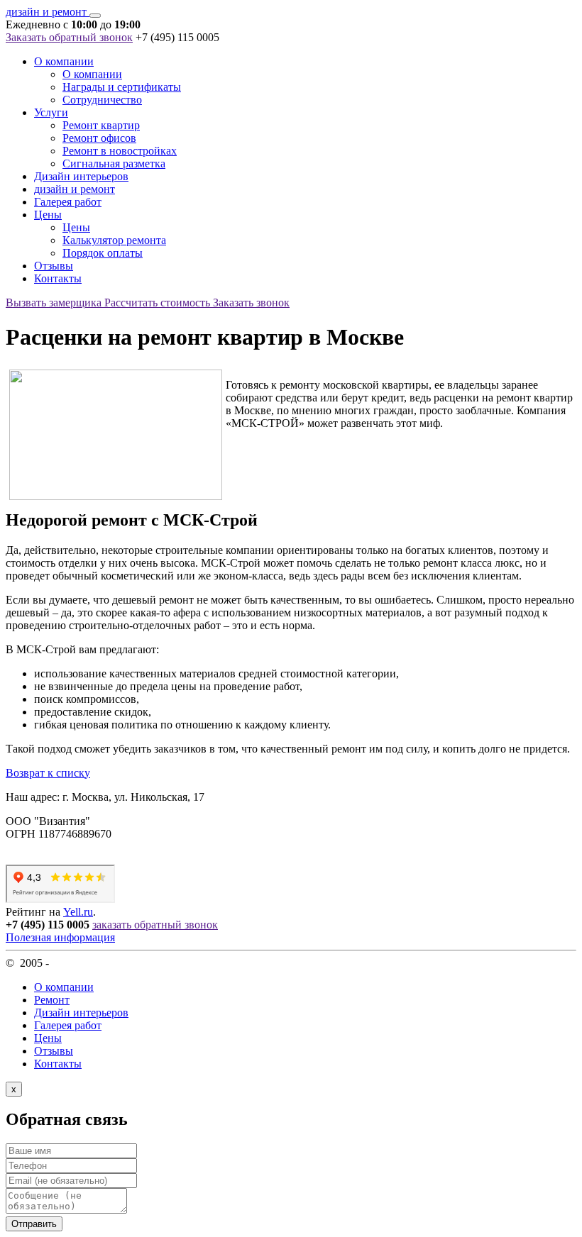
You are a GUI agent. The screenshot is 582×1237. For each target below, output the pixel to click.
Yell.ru (78, 912)
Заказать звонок (251, 302)
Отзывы (53, 266)
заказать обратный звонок (155, 925)
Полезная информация (60, 937)
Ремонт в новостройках (119, 151)
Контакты (58, 278)
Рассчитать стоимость (158, 302)
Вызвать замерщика (55, 302)
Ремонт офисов (99, 138)
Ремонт (52, 1000)
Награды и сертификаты (121, 87)
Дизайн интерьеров (81, 176)
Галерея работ (67, 202)
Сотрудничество (102, 100)
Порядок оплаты (102, 253)
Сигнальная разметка (113, 163)
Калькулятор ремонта (114, 240)
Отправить (34, 1224)
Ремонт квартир (101, 125)
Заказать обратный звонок (69, 37)
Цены (48, 215)
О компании (64, 61)
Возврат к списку (48, 773)
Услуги (51, 112)
